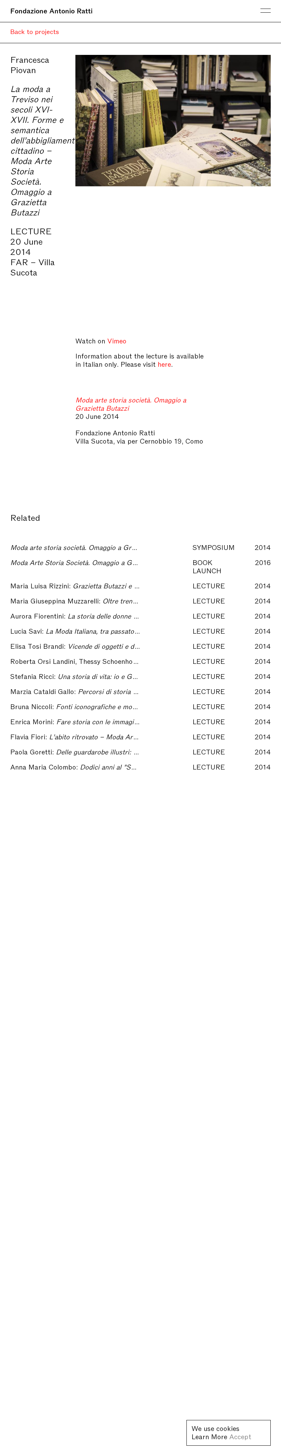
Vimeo (116, 340)
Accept (240, 1436)
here (164, 364)
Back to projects (34, 31)
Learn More (209, 1436)
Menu (265, 11)
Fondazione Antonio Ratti (51, 10)
